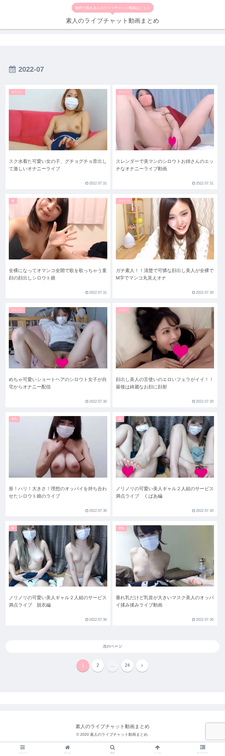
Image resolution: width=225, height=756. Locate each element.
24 (127, 665)
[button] (208, 638)
